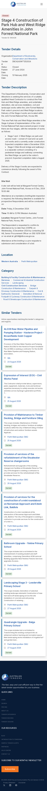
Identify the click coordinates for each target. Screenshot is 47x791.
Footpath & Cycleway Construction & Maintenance (22, 296)
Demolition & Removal (32, 294)
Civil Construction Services (14, 285)
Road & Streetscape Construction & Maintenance (24, 299)
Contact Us (5, 754)
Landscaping (18, 283)
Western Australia (9, 261)
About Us (4, 710)
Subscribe (10, 769)
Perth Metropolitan (29, 261)
